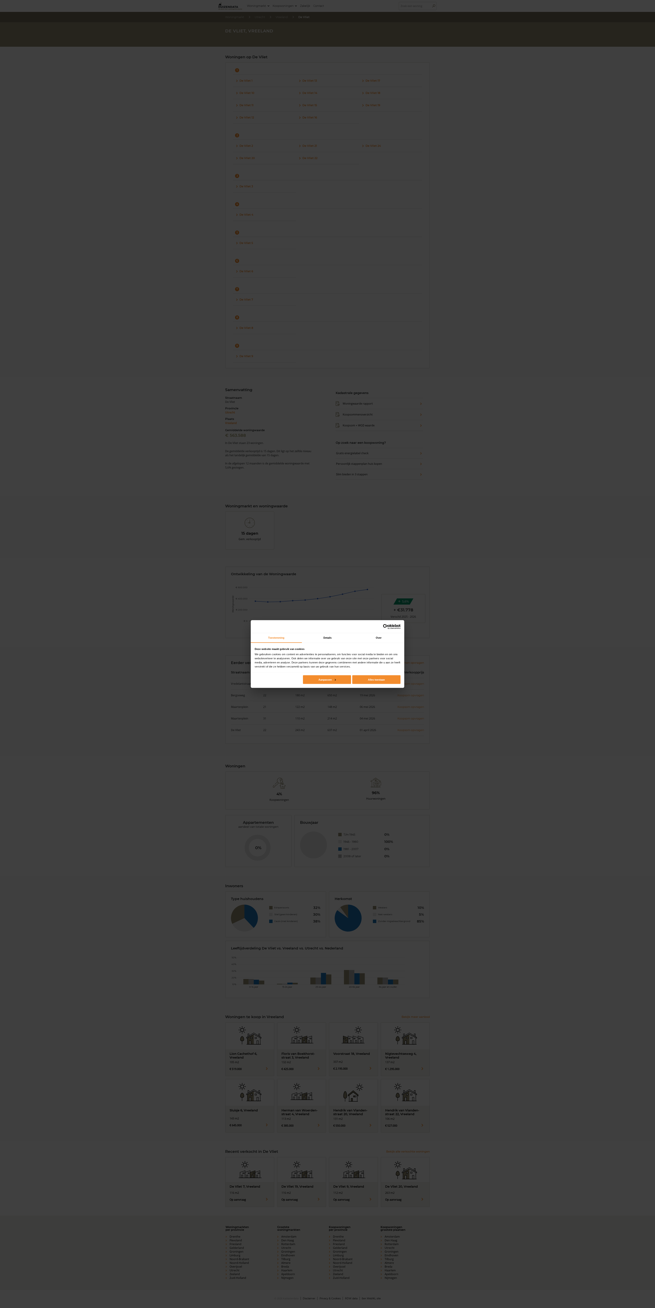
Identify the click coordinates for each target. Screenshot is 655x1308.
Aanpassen (325, 679)
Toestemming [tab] (276, 637)
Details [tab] (327, 637)
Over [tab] (379, 637)
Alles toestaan (376, 679)
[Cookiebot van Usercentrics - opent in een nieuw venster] (386, 626)
